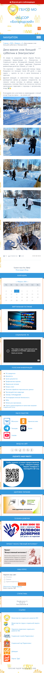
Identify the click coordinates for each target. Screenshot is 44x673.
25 (17, 300)
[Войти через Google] (27, 450)
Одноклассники (33, 421)
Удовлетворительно (12, 581)
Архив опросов (17, 586)
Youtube (13, 435)
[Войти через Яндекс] (24, 450)
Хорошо (8, 579)
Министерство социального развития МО (25, 618)
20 (27, 297)
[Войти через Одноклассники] (31, 450)
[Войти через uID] (12, 450)
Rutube (30, 428)
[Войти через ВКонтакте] (16, 450)
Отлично (9, 577)
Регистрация (20, 270)
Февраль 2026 (22, 281)
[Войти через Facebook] (20, 450)
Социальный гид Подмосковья (21, 643)
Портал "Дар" (16, 658)
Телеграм (14, 428)
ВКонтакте (14, 421)
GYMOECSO (13, 256)
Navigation (10, 37)
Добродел (15, 651)
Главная (5, 43)
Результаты (7, 586)
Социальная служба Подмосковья (23, 636)
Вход (26, 270)
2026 (11, 43)
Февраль (17, 43)
